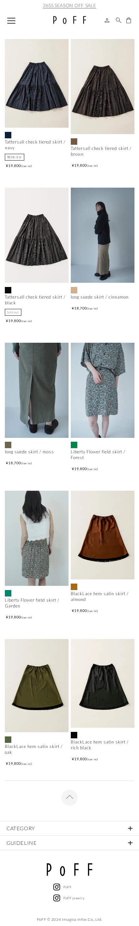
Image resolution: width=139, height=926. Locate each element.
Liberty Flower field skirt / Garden (32, 602)
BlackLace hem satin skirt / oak (34, 749)
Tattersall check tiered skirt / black (35, 299)
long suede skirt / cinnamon (100, 297)
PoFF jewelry (73, 898)
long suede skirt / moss (29, 451)
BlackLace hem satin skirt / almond (100, 596)
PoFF (67, 887)
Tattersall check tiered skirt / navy (35, 144)
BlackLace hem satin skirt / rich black (100, 744)
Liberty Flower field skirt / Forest (98, 454)
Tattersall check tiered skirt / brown (101, 151)
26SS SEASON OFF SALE (69, 5)
